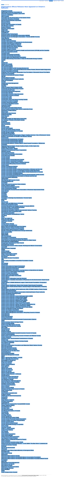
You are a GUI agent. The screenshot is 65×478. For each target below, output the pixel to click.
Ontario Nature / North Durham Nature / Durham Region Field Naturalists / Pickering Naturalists (24, 287)
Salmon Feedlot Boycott (7, 372)
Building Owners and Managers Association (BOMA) (15, 35)
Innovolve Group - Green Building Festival (12, 207)
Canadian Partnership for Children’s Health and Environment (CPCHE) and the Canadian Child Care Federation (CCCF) (25, 51)
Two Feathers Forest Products (9, 438)
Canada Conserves (6, 39)
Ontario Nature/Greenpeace (8, 290)
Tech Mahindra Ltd (6, 406)
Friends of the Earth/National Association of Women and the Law (19, 176)
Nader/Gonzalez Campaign (8, 248)
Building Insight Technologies (9, 34)
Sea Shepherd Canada (7, 379)
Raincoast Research (6, 346)
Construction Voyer (6, 98)
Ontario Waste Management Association (12, 311)
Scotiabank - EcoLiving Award (9, 378)
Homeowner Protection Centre (9, 204)
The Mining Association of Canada (10, 410)
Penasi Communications (8, 334)
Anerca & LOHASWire (7, 15)
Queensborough (5, 344)
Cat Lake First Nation (7, 66)
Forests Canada (5, 157)
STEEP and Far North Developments (11, 395)
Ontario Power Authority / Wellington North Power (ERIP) (16, 307)
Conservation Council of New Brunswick (12, 94)
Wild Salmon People (6, 465)
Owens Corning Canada (7, 323)
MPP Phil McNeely (6, 236)
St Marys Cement (5, 394)
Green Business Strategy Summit (10, 187)
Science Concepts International (9, 376)
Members (2, 4)
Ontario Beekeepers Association (10, 268)
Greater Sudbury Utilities (8, 185)
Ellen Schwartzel (5, 124)
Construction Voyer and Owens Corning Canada (14, 99)
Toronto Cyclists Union (7, 421)
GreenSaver (4, 196)
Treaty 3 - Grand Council (8, 428)
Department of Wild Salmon (8, 110)
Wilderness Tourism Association (10, 466)
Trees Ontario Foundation (8, 434)
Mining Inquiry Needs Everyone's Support (12, 229)
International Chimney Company (10, 208)
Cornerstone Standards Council (10, 103)
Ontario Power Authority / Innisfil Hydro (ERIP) (14, 299)
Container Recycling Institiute (9, 102)
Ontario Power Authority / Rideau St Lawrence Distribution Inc (18, 304)
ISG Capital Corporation (7, 213)
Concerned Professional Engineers (10, 91)
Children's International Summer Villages (12, 75)
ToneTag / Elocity (6, 415)
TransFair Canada (6, 427)
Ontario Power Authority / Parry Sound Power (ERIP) (15, 303)
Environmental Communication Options (12, 140)
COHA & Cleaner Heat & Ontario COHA (11, 87)
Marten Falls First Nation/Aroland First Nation (13, 226)
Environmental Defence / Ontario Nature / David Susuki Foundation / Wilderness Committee (23, 144)
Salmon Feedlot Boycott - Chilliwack (11, 374)
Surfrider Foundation (7, 401)
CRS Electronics (5, 106)
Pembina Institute (6, 331)
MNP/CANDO (4, 234)
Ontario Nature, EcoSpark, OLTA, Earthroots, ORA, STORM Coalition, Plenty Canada (24, 289)
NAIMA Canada (5, 251)
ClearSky (3, 86)
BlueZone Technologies (7, 28)
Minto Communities (6, 232)
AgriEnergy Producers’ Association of (11, 12)
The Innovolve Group (7, 409)
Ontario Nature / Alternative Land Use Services (14, 278)
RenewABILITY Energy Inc (8, 360)
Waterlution (4, 454)
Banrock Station (5, 21)
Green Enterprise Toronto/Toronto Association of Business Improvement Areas (22, 189)
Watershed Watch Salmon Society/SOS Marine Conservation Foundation (21, 457)
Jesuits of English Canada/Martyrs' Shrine (12, 214)
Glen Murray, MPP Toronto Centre (10, 180)
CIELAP (3, 76)
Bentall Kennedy (5, 23)
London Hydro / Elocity (7, 223)
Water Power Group (6, 453)
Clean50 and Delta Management (9, 83)
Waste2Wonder (5, 451)
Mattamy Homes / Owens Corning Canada (12, 228)
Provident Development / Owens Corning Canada (14, 341)
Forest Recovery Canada (8, 155)
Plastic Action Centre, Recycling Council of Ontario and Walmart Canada (21, 335)
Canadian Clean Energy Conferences (11, 43)
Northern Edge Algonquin (8, 255)
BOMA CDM (4, 30)
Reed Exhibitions (6, 352)
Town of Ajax (4, 425)
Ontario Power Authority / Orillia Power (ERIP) (13, 301)
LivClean (3, 222)
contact (62, 0)
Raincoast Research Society (8, 348)
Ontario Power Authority (8, 294)
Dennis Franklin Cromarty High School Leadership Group (17, 109)
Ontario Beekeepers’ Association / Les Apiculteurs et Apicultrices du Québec (22, 270)
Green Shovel (5, 191)
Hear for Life (4, 202)
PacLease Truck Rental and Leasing (11, 326)
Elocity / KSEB (5, 126)
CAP (2, 61)
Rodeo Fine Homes (6, 363)
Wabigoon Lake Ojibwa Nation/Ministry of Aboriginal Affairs (17, 450)
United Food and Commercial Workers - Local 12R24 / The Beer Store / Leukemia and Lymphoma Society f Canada (24, 444)
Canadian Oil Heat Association (9, 47)
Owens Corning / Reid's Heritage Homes (12, 322)
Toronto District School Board (9, 423)
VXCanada (4, 449)
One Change (4, 263)
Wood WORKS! (5, 469)
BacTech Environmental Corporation (11, 20)
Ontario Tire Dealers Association (10, 309)
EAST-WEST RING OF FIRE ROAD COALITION (13, 118)
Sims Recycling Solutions (8, 384)
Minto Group (4, 233)
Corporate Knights (6, 105)
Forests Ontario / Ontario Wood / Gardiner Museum (15, 162)
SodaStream (4, 391)
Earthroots (4, 117)
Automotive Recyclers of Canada (10, 19)
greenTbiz (4, 199)
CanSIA (3, 60)
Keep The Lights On (6, 218)
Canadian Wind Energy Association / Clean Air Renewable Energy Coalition (21, 58)
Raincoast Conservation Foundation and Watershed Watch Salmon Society (21, 345)
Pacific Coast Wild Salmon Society (10, 324)
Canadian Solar (5, 53)
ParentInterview (5, 329)
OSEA (3, 320)
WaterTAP (4, 461)
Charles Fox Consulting (7, 73)
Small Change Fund (6, 390)
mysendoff (4, 247)
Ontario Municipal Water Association (11, 275)
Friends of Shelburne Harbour (9, 166)
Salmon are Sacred (6, 371)
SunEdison (4, 398)
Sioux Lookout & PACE (7, 387)
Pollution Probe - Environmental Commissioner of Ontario (17, 338)
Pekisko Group (5, 330)
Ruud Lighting (5, 365)
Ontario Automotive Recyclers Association (12, 267)
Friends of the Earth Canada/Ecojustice (12, 173)
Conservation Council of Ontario (10, 95)
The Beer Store (5, 408)
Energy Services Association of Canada (12, 131)
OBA (2, 259)
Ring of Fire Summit (6, 361)
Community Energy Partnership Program (12, 88)
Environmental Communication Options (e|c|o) (30, 475)
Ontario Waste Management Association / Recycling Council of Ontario (20, 312)
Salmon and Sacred (6, 368)
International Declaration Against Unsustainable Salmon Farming (19, 210)
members (51, 0)
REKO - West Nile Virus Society (9, 359)
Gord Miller (4, 182)
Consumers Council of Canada (9, 101)
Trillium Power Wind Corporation (10, 436)
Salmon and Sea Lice (7, 369)
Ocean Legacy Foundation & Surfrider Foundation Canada (17, 260)
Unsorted (3, 446)
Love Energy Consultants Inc (9, 225)
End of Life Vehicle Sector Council (10, 129)
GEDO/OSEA (4, 178)
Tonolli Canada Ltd (6, 416)
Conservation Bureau (7, 92)
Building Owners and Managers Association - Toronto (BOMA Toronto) (20, 36)
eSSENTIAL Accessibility (8, 147)
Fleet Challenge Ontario (7, 152)
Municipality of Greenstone (8, 237)
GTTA (2, 200)
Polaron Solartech (6, 337)
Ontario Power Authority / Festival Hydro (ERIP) (14, 297)
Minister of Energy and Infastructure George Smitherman (16, 230)
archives (46, 0)
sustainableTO (5, 402)
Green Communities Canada (9, 188)
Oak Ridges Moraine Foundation (10, 258)
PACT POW (4, 327)
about (59, 0)
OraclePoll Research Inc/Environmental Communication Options (18, 319)
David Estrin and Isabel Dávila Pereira (11, 107)
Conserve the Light (6, 96)
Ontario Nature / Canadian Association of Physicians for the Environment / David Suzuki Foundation (25, 280)
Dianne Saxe (4, 112)
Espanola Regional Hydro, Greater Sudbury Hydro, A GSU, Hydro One (20, 146)
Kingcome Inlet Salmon (7, 219)
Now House (4, 256)
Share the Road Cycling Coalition (10, 382)
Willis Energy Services (7, 468)
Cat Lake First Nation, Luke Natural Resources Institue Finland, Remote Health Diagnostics (26, 69)
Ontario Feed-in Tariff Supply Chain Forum (13, 271)
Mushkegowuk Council (7, 244)
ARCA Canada (5, 16)
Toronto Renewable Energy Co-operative (12, 424)
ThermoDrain (4, 412)
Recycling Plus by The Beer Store (10, 350)
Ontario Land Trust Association (9, 274)
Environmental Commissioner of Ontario (12, 139)
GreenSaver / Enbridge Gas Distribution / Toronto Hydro (16, 197)
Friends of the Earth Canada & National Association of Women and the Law (21, 169)
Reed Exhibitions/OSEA (7, 353)
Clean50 (3, 81)
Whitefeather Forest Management (10, 462)
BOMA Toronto (5, 31)
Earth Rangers (5, 116)
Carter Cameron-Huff (6, 65)
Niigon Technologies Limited (9, 253)
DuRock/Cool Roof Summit (8, 113)
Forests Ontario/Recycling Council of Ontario (13, 163)
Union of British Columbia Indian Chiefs (12, 442)
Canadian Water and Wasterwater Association (13, 57)
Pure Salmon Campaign (7, 342)
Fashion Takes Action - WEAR (9, 148)
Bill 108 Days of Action (7, 25)
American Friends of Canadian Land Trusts (13, 13)
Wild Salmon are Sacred (7, 464)
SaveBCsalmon (5, 375)
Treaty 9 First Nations (7, 430)
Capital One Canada (6, 64)
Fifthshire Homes (6, 151)
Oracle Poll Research (7, 316)
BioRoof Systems (6, 27)
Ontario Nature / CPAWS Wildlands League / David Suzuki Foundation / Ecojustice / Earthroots (24, 283)
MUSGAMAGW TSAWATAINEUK (10, 241)
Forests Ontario (5, 158)
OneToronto (4, 264)
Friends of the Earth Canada (9, 167)
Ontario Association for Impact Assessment (13, 266)
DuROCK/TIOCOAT (6, 114)
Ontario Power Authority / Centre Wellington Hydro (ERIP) (17, 296)
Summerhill (4, 397)
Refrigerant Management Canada (10, 354)
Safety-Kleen (4, 367)
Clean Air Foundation (7, 80)
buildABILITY (5, 32)
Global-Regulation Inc (7, 181)
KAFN (2, 217)
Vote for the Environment (8, 447)
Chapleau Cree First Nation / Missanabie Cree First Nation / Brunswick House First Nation (25, 72)
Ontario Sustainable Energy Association (12, 308)
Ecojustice (4, 121)
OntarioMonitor (5, 314)
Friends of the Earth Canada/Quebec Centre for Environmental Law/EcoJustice (22, 174)
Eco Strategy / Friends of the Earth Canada (13, 120)
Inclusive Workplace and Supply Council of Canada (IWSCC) (17, 206)
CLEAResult (4, 84)
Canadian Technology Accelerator (10, 54)
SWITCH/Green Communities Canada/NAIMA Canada (15, 404)
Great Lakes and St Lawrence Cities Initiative (13, 184)
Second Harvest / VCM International (11, 380)
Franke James (5, 165)
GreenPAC (4, 195)
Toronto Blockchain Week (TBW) (10, 417)
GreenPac (4, 193)
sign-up (55, 0)
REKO (3, 356)
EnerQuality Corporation (8, 133)
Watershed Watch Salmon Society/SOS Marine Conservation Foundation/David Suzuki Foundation (24, 459)
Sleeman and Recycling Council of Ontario (12, 389)
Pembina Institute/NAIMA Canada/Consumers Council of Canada (18, 333)
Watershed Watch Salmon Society (10, 455)
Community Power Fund (8, 90)
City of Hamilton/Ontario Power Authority (12, 79)
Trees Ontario (5, 432)
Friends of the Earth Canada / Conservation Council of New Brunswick (20, 170)
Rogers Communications (8, 364)
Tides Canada (5, 413)
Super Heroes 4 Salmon (7, 400)
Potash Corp (4, 339)
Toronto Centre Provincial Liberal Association (13, 419)
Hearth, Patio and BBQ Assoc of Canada (12, 203)
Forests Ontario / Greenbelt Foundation (12, 161)
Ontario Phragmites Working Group (11, 293)
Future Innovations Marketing (9, 177)
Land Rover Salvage (6, 221)
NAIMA (3, 249)
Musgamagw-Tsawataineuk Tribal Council (12, 243)
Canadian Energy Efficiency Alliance (11, 45)
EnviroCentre (4, 137)
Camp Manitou (5, 38)
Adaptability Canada (6, 11)
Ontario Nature (5, 277)
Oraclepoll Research (6, 318)
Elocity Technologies (7, 128)
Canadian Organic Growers (8, 49)
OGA (2, 262)
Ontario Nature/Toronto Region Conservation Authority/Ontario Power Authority (23, 292)
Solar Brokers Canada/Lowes (9, 393)
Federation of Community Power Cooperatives (13, 150)
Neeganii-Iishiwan (6, 252)
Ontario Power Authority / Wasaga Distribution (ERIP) (15, 305)
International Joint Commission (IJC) (11, 211)
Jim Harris (4, 215)
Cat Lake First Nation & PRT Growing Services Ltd (15, 68)
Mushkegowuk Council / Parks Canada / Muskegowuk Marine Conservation (21, 245)
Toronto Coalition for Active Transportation (13, 420)
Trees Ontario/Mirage (7, 435)
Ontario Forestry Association (9, 273)
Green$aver (4, 192)
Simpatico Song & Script (8, 383)
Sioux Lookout (5, 386)
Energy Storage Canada (7, 132)
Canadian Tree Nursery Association (10, 56)
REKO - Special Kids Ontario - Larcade (11, 357)
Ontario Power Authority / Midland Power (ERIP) (14, 300)
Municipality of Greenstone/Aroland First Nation (14, 238)
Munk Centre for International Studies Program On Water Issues (18, 240)
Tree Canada (4, 431)
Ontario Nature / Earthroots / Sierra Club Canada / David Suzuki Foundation (21, 285)
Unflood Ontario (5, 440)
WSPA (3, 470)
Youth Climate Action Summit (9, 472)
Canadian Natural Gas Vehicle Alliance (11, 46)
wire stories (41, 0)
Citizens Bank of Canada (8, 77)
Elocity (3, 125)
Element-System (5, 122)
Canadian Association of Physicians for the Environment (16, 42)
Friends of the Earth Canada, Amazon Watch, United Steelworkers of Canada (22, 172)
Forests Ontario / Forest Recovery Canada (12, 159)
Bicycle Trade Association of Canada (11, 24)
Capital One (4, 62)
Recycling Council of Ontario (9, 349)
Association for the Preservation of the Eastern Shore (15, 17)
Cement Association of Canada (9, 71)
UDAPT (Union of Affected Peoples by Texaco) (13, 439)
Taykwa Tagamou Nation (8, 405)
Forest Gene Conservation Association (11, 154)
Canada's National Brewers (8, 41)
